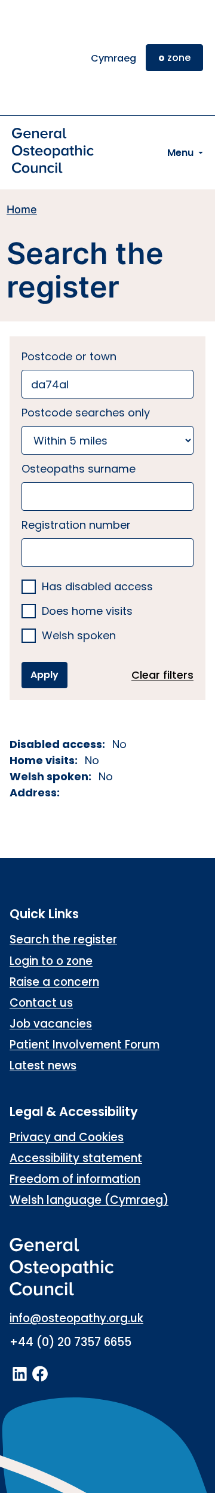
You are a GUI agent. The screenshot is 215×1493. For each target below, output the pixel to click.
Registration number (76, 524)
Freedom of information (75, 1179)
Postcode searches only (86, 412)
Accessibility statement (76, 1158)
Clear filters (162, 674)
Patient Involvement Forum (84, 1045)
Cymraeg (113, 58)
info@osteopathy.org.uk (76, 1318)
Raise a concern (54, 982)
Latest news (43, 1065)
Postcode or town (69, 356)
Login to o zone (51, 961)
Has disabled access (97, 587)
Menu (180, 153)
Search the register (63, 939)
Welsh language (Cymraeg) (89, 1200)
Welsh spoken (79, 636)
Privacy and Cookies (67, 1137)
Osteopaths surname (79, 468)
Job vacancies (51, 1024)
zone (174, 58)
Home (22, 209)
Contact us (41, 1003)
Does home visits (87, 611)
